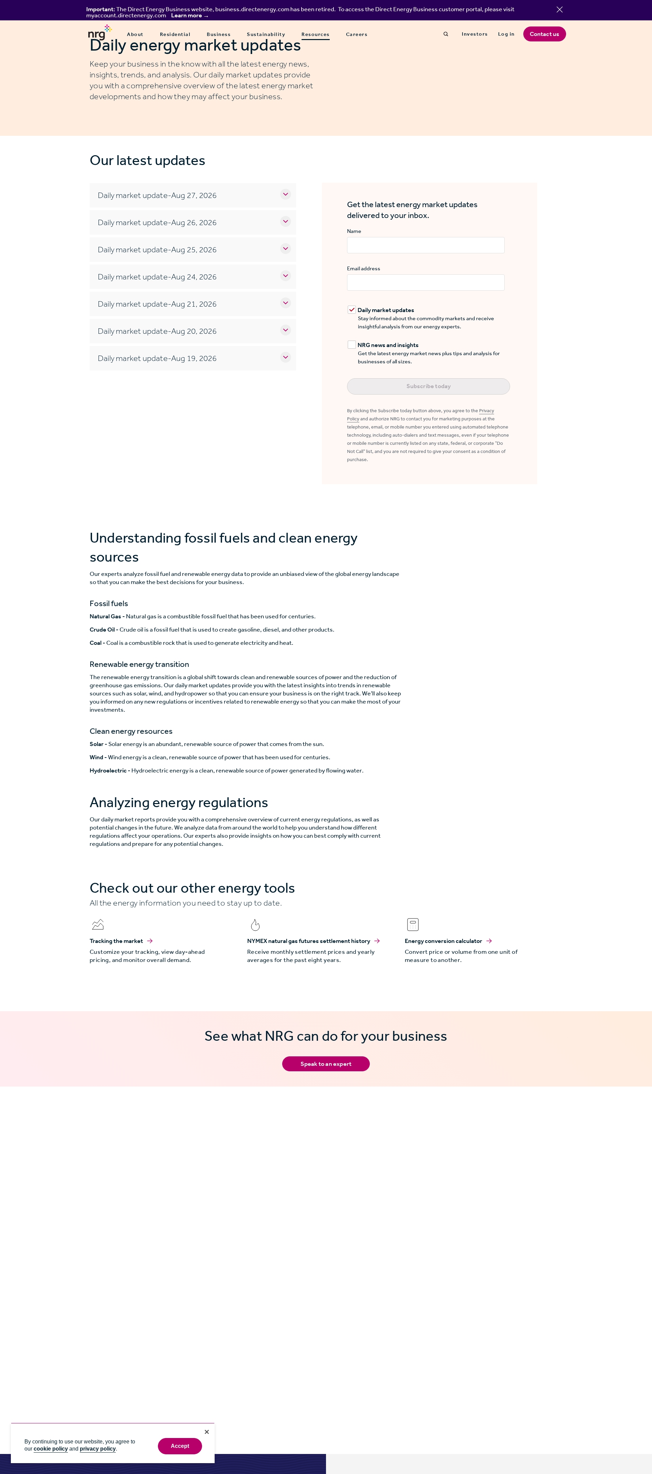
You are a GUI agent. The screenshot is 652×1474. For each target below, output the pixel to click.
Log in (506, 34)
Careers (357, 34)
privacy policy (98, 1449)
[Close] (207, 1432)
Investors (475, 34)
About (135, 34)
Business (219, 34)
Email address (363, 268)
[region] (113, 1443)
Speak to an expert (326, 1064)
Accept (180, 1446)
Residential (175, 34)
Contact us (545, 34)
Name (354, 231)
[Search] (446, 34)
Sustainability (266, 34)
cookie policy (51, 1449)
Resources (316, 34)
